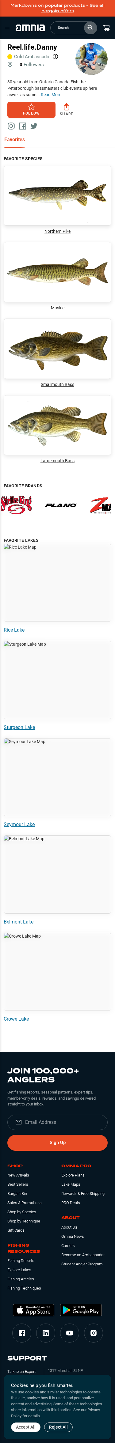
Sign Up (58, 1142)
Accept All (26, 1427)
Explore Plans (73, 1175)
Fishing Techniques (24, 1288)
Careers (68, 1245)
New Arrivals (18, 1175)
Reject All (58, 1427)
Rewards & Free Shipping (83, 1193)
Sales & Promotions (24, 1202)
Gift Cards (16, 1230)
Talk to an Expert (21, 1371)
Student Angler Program (82, 1264)
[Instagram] (93, 1333)
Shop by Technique (23, 1221)
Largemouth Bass (57, 460)
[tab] (14, 140)
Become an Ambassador (83, 1254)
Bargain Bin (17, 1193)
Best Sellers (17, 1184)
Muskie (57, 307)
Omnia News (72, 1236)
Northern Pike (57, 231)
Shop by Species (21, 1212)
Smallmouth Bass (57, 384)
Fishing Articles (20, 1279)
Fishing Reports (20, 1260)
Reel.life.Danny (32, 47)
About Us (69, 1227)
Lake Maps (70, 1184)
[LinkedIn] (45, 1333)
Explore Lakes (19, 1269)
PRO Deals (70, 1202)
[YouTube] (69, 1333)
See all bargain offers (73, 8)
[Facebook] (21, 1333)
